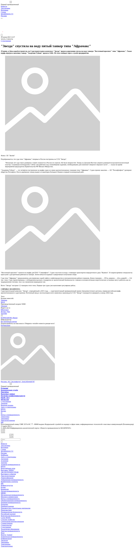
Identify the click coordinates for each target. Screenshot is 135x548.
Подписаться (5, 325)
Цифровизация (6, 538)
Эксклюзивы (5, 8)
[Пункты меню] (2, 35)
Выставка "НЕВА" (7, 470)
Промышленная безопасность (11, 512)
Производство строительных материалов (15, 508)
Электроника (5, 544)
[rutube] (2, 33)
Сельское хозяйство (8, 519)
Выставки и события (8, 474)
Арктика (4, 463)
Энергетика (5, 417)
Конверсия (5, 489)
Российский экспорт (8, 514)
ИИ (2, 422)
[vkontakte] (2, 28)
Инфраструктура (7, 485)
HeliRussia (4, 455)
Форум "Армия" (7, 535)
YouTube (4, 313)
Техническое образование (10, 529)
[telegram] (2, 20)
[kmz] (11, 437)
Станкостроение (7, 523)
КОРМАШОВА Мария (9, 318)
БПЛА (3, 409)
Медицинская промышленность (12, 495)
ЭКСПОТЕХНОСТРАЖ (9, 472)
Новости (4, 6)
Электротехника (7, 546)
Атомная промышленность (10, 464)
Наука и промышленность (10, 415)
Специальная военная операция (12, 521)
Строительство (6, 525)
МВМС (3, 493)
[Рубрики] (2, 18)
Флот (3, 533)
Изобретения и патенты (9, 482)
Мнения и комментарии (9, 497)
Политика (4, 504)
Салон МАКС (6, 518)
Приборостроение (7, 506)
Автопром (4, 459)
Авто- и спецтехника (8, 407)
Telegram (4, 300)
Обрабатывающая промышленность (14, 500)
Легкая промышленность (10, 491)
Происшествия (6, 510)
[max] (2, 23)
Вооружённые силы (8, 468)
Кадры (3, 487)
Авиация (4, 403)
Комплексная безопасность (10, 516)
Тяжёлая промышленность (10, 531)
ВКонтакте (5, 310)
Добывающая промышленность (12, 480)
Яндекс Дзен (5, 312)
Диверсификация (7, 478)
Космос (3, 411)
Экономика (5, 418)
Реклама (4, 16)
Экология (4, 540)
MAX (3, 302)
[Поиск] (2, 442)
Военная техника (7, 405)
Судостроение (6, 41)
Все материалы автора (9, 321)
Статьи (3, 12)
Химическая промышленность (12, 537)
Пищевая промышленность (10, 502)
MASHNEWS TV (7, 14)
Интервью (4, 10)
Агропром (4, 461)
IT (1, 413)
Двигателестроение (8, 420)
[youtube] (2, 25)
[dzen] (2, 30)
